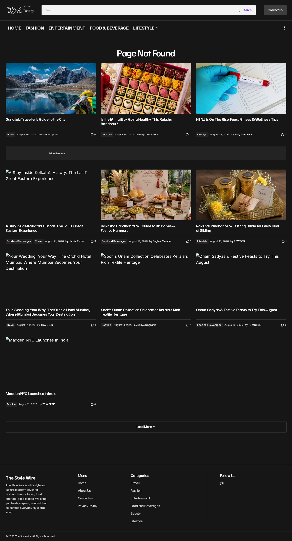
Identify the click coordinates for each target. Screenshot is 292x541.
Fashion (106, 324)
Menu (82, 475)
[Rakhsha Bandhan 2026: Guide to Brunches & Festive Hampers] (146, 195)
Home (82, 483)
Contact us (85, 498)
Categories (140, 475)
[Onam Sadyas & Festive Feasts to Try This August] (241, 278)
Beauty (135, 513)
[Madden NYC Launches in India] (51, 362)
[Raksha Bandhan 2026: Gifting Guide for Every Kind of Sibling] (241, 195)
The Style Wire (21, 478)
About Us (84, 491)
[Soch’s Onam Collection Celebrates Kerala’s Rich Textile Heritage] (146, 278)
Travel (10, 134)
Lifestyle (107, 134)
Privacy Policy (87, 506)
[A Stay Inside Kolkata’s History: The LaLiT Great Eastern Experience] (51, 195)
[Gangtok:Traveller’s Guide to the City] (51, 88)
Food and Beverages (19, 241)
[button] (284, 27)
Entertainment (140, 498)
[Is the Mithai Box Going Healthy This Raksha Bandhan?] (146, 88)
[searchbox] (138, 10)
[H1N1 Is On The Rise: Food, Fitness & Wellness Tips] (241, 88)
